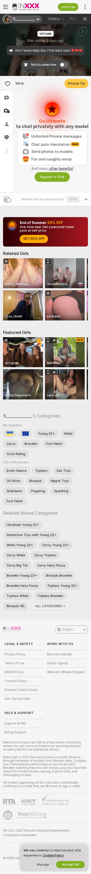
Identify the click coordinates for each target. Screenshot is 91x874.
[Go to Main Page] (28, 7)
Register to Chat (52, 177)
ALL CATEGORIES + (50, 606)
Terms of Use (14, 663)
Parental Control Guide (21, 690)
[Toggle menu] (5, 7)
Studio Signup (57, 663)
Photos (78, 19)
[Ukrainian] (10, 434)
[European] (25, 434)
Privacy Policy (15, 654)
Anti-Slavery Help (17, 699)
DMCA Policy (14, 672)
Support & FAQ (15, 723)
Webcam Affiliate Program (66, 672)
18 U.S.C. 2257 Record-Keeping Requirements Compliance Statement (36, 833)
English (67, 629)
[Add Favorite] (8, 83)
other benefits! (61, 169)
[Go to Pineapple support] (8, 815)
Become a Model (59, 654)
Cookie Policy (53, 855)
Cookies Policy (16, 681)
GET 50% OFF (33, 238)
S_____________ (17, 415)
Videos (56, 19)
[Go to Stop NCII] (33, 815)
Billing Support (15, 732)
